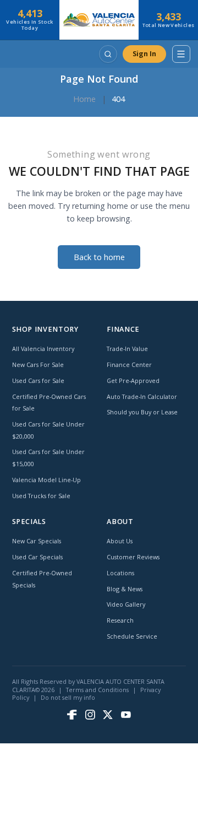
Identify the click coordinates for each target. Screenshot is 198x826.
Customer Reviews (133, 557)
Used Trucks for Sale (41, 496)
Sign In (144, 53)
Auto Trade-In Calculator (142, 396)
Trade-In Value (127, 348)
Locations (120, 573)
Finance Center (129, 364)
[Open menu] (181, 54)
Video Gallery (126, 604)
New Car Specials (36, 541)
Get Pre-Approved (133, 380)
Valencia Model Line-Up (46, 480)
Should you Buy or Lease (142, 412)
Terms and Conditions (97, 689)
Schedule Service (132, 636)
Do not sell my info (68, 697)
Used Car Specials (37, 557)
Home (84, 99)
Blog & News (124, 589)
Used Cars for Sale (38, 380)
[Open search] (108, 54)
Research (120, 620)
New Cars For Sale (38, 364)
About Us (120, 541)
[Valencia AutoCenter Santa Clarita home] (99, 20)
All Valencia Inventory (43, 348)
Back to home (99, 257)
